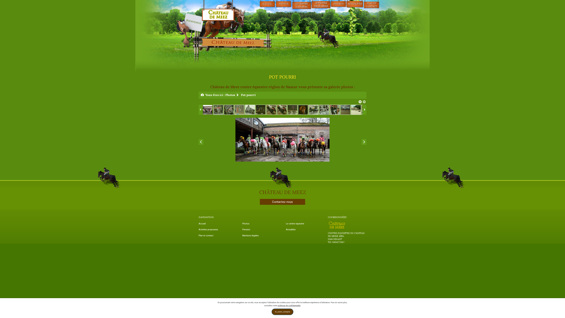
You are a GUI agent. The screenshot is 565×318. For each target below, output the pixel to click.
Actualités (291, 229)
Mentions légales (250, 235)
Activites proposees (321, 5)
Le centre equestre (301, 5)
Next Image (364, 140)
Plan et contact (371, 5)
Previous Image (201, 140)
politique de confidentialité (289, 305)
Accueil (267, 3)
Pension (246, 229)
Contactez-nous (282, 202)
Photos (283, 3)
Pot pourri (248, 95)
